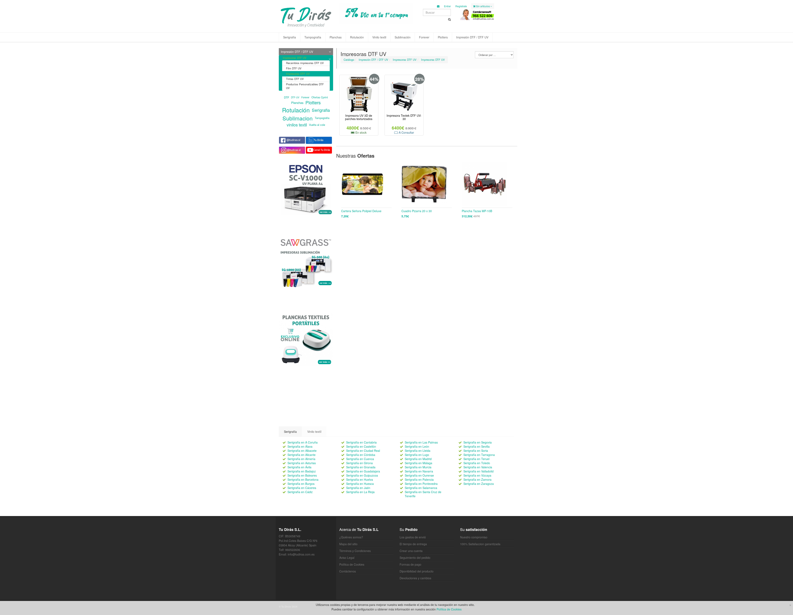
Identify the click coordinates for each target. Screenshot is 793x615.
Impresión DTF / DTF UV (472, 37)
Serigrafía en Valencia (477, 467)
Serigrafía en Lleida (417, 450)
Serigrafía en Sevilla (476, 446)
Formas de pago (410, 564)
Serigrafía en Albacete (302, 450)
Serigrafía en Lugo (417, 455)
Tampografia (322, 118)
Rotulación (357, 37)
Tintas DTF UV (295, 79)
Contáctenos (347, 571)
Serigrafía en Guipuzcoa (362, 475)
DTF (286, 97)
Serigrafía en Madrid (418, 459)
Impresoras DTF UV (405, 60)
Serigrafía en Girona (359, 463)
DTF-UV (295, 97)
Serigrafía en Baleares (302, 475)
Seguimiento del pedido (415, 558)
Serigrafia (321, 110)
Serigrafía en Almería (301, 459)
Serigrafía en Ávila (299, 467)
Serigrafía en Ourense (419, 475)
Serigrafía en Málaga (418, 463)
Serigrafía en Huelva (359, 479)
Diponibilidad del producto (416, 571)
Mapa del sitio (348, 544)
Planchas (336, 37)
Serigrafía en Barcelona (302, 479)
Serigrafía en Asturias (301, 463)
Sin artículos (482, 6)
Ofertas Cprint (319, 97)
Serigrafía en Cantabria (361, 442)
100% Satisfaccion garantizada (480, 544)
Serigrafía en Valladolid (478, 471)
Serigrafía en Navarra (419, 471)
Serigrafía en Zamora (477, 479)
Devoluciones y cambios (415, 578)
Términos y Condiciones (355, 551)
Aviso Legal (346, 558)
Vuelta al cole (317, 125)
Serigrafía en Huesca (360, 484)
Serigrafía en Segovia (477, 442)
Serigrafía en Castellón (361, 446)
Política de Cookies (351, 564)
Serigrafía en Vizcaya (477, 475)
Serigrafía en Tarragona (479, 455)
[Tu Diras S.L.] (306, 16)
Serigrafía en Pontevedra (421, 484)
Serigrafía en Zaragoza (478, 484)
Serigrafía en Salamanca (421, 488)
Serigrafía (289, 37)
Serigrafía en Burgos (301, 484)
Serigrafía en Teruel (476, 459)
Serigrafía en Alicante (301, 455)
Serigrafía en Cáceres (301, 488)
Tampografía (312, 37)
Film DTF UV (294, 68)
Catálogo (349, 60)
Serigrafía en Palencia (419, 479)
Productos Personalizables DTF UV (305, 86)
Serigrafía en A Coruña (302, 442)
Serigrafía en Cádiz (300, 492)
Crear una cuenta (411, 551)
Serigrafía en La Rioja (360, 492)
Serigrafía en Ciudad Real (363, 450)
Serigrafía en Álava (299, 446)
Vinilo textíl (314, 431)
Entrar (447, 6)
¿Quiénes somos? (351, 537)
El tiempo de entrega (413, 544)
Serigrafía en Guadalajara (363, 471)
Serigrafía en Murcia (418, 467)
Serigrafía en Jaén (358, 488)
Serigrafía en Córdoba (360, 455)
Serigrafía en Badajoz (301, 471)
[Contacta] (438, 6)
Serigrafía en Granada (360, 467)
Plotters (443, 37)
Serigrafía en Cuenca (360, 459)
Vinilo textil (379, 37)
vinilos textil (297, 125)
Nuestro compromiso (473, 537)
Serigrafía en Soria (475, 450)
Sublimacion (298, 118)
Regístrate (461, 6)
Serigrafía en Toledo (476, 463)
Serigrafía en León (417, 446)
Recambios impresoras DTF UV (305, 63)
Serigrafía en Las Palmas (421, 442)
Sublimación (403, 37)
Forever (424, 37)
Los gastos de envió (413, 537)
